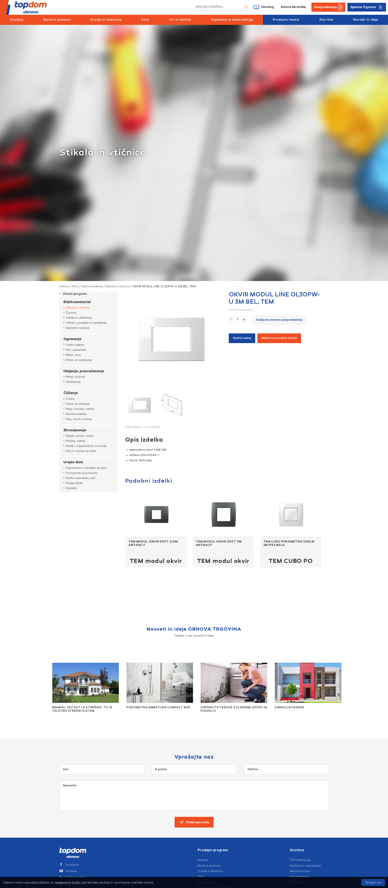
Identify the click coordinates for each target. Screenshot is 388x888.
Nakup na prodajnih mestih (279, 338)
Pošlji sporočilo (197, 822)
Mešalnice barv (300, 871)
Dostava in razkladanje (305, 865)
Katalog (267, 7)
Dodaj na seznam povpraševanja (279, 320)
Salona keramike (293, 7)
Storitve (326, 19)
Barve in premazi (57, 19)
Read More (55, 716)
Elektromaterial (92, 286)
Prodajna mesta (286, 19)
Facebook (72, 865)
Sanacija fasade (289, 707)
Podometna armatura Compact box (158, 707)
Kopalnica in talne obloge (232, 19)
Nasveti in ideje (365, 19)
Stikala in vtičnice (117, 286)
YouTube (71, 871)
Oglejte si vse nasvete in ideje (194, 635)
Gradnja (16, 19)
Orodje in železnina (105, 19)
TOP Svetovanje (300, 860)
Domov (64, 286)
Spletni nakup (242, 338)
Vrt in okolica (180, 19)
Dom (145, 19)
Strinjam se (373, 882)
